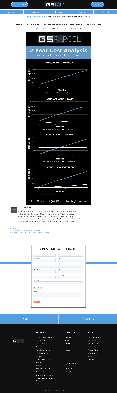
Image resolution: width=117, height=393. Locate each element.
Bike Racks (39, 356)
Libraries (58, 12)
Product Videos (93, 350)
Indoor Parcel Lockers (43, 350)
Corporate (11, 12)
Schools (82, 12)
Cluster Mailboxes (41, 372)
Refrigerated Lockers (42, 353)
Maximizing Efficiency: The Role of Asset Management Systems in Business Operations (48, 221)
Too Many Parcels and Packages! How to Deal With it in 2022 (28, 230)
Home (29, 16)
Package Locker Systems (44, 337)
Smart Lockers (40, 343)
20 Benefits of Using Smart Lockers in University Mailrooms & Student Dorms (32, 232)
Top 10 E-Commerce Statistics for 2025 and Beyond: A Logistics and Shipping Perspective (49, 212)
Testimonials (92, 353)
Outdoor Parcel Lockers (43, 347)
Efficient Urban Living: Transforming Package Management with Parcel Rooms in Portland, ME (50, 219)
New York (68, 372)
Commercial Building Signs (44, 375)
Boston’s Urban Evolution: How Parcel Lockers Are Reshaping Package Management (47, 216)
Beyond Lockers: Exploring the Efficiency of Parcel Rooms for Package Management (47, 214)
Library (67, 340)
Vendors (90, 356)
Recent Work (92, 340)
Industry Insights (93, 343)
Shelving (38, 365)
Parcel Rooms (40, 340)
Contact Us (92, 360)
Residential (35, 12)
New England (69, 368)
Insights (35, 16)
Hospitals (105, 12)
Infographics (43, 16)
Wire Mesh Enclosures (43, 369)
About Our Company (94, 337)
